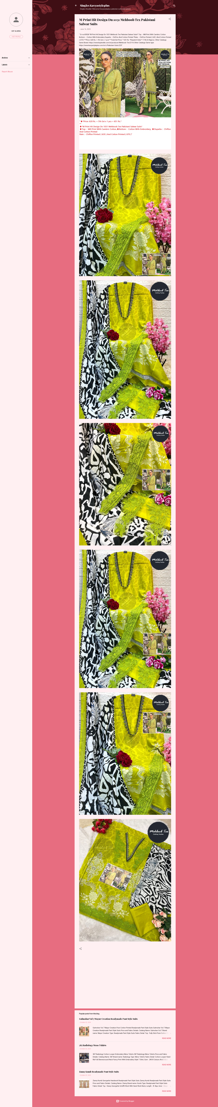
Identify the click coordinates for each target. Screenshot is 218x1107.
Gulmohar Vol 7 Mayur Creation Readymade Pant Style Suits (108, 1019)
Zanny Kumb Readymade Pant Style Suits (99, 1071)
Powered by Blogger (126, 1101)
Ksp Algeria (16, 31)
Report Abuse (7, 72)
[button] (169, 19)
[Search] (174, 6)
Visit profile (16, 36)
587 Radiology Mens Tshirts (92, 1045)
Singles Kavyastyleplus (94, 5)
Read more (166, 1038)
